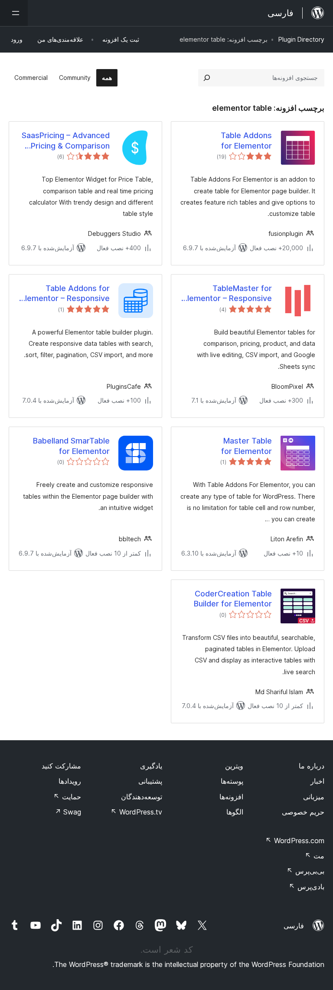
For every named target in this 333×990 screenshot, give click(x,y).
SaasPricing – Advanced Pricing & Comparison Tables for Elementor (66, 141)
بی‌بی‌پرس (305, 871)
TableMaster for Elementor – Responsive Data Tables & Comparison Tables (227, 294)
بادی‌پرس (306, 886)
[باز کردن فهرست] (14, 13)
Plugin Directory (301, 39)
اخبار (317, 781)
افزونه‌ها (231, 796)
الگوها (234, 812)
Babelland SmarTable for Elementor (71, 445)
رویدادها (70, 781)
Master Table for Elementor (246, 445)
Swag (68, 812)
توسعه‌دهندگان (141, 796)
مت (314, 855)
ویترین (234, 766)
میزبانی (313, 796)
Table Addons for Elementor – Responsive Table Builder (65, 294)
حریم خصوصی (303, 812)
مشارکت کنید (61, 766)
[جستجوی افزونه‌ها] (206, 77)
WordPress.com (294, 840)
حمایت (67, 796)
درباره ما (311, 766)
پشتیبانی (150, 781)
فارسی (294, 925)
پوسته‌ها (232, 781)
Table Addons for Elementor (246, 140)
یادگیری (151, 766)
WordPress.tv (136, 812)
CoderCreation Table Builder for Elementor (233, 598)
